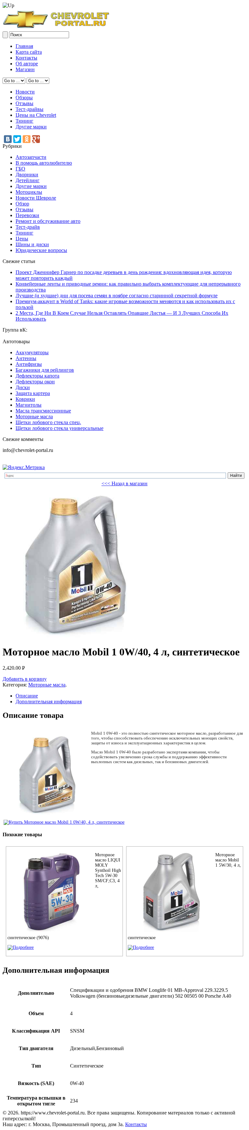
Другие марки (31, 126)
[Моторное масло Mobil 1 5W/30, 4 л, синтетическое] (141, 947)
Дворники (27, 174)
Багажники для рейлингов (45, 370)
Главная (24, 46)
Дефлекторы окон (35, 381)
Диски (23, 387)
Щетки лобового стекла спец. (48, 422)
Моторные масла (34, 416)
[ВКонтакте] (8, 139)
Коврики (25, 399)
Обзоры (24, 97)
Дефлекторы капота (37, 375)
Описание (27, 695)
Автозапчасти (31, 157)
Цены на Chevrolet (36, 115)
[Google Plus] (36, 139)
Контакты (26, 57)
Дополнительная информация (49, 701)
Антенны (26, 358)
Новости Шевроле (36, 198)
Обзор (22, 203)
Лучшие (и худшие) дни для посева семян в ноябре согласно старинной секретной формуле (117, 295)
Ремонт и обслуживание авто (48, 221)
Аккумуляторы (32, 352)
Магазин (25, 69)
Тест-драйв (28, 227)
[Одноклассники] (26, 139)
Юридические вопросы (41, 250)
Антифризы (29, 364)
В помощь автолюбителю (44, 163)
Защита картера (33, 393)
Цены (22, 238)
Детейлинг (28, 180)
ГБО (20, 168)
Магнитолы (29, 405)
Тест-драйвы (29, 109)
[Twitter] (17, 139)
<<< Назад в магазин (124, 483)
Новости (25, 91)
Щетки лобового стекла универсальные (59, 428)
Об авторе (27, 63)
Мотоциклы (29, 192)
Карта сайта (29, 52)
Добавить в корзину (25, 679)
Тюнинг (24, 121)
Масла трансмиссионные (43, 410)
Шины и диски (32, 244)
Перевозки (27, 215)
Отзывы (24, 103)
